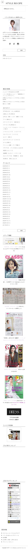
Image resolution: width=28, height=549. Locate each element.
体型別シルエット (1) (8, 150)
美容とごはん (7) (13, 158)
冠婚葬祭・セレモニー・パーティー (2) (12, 153)
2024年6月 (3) (6, 185)
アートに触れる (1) (7, 119)
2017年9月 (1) (6, 225)
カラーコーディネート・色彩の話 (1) (11, 122)
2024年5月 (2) (6, 188)
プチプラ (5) (6, 148)
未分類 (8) (5, 158)
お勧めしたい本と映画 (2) (9, 114)
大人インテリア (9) (7, 156)
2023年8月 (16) (6, 205)
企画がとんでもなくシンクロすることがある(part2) (13, 98)
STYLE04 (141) (6, 111)
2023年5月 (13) (6, 212)
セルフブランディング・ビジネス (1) (11, 139)
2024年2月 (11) (6, 192)
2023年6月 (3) (6, 209)
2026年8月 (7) (6, 166)
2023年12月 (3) (6, 196)
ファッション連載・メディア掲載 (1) (11, 145)
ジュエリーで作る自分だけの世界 (11, 92)
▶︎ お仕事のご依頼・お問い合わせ (9, 539)
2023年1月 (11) (6, 220)
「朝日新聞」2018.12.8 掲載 (11, 306)
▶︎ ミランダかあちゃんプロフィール (10, 535)
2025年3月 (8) (6, 172)
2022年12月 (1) (6, 223)
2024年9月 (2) (6, 181)
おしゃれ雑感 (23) (16, 111)
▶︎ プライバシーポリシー (7, 542)
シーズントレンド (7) (8, 131)
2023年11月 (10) (7, 199)
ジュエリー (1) (17, 131)
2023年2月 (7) (6, 218)
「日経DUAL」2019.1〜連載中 (10, 247)
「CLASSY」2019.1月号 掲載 (10, 280)
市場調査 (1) (16, 156)
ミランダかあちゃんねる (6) (16, 148)
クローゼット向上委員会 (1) (9, 124)
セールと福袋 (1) (7, 142)
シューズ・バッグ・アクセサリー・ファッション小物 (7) (13, 128)
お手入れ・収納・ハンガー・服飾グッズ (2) (13, 116)
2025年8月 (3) (6, 170)
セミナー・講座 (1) (7, 137)
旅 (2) (21, 156)
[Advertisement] (14, 73)
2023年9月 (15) (6, 203)
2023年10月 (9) (6, 201)
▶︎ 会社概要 (4, 537)
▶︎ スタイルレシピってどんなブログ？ (10, 533)
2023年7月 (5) (6, 207)
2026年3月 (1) (6, 168)
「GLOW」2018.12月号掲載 (10, 369)
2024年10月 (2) (6, 179)
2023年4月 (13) (6, 214)
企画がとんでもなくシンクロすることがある (13, 101)
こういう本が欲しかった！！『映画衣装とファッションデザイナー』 (13, 94)
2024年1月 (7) (6, 194)
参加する (18, 519)
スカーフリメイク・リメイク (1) (10, 134)
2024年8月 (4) (6, 183)
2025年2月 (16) (6, 174)
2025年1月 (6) (6, 177)
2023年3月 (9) (6, 216)
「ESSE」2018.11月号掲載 (9, 400)
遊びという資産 (6, 104)
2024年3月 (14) (6, 190)
